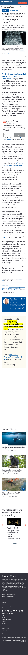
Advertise (4, 621)
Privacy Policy (8, 139)
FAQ (3, 615)
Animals (4, 445)
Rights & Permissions (7, 619)
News (5, 10)
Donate (3, 632)
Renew (3, 604)
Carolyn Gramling (7, 496)
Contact (4, 623)
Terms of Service (15, 643)
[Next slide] (25, 525)
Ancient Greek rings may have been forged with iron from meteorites (13, 532)
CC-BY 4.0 (22, 50)
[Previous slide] (3, 525)
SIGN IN (22, 6)
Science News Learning (8, 596)
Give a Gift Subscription (7, 606)
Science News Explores (8, 594)
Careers (3, 633)
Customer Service (6, 607)
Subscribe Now (22, 2)
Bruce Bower (8, 54)
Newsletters (4, 617)
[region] (14, 531)
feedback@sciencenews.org (13, 270)
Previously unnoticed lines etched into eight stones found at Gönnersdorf (14, 76)
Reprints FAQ (7, 272)
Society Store (5, 630)
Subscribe (4, 602)
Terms (21, 137)
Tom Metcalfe (11, 538)
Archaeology (14, 10)
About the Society (6, 628)
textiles (13, 235)
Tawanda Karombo (7, 473)
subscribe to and (13, 357)
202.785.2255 (23, 641)
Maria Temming (6, 450)
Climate (4, 490)
